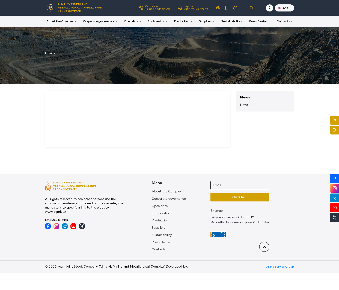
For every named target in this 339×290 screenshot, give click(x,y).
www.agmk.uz (55, 211)
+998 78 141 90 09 (157, 9)
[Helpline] (334, 120)
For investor (156, 21)
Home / (50, 53)
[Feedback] (334, 130)
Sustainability (230, 21)
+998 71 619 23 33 (196, 9)
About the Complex (59, 21)
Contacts (283, 21)
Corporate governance (98, 21)
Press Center (258, 21)
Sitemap (216, 210)
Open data (131, 21)
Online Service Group (280, 266)
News (244, 105)
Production (181, 21)
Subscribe (238, 197)
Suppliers (205, 21)
